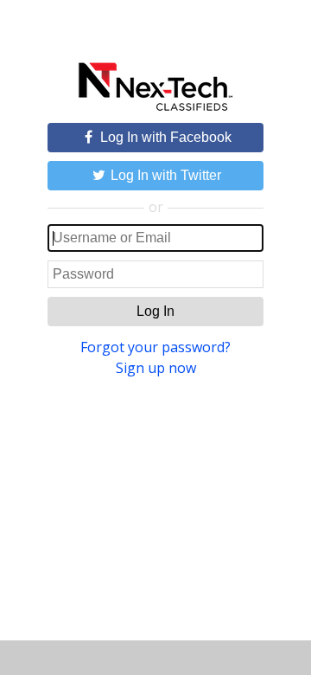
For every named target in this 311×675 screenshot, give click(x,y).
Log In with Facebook (164, 137)
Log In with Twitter (164, 175)
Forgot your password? (155, 347)
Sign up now (156, 367)
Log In (155, 311)
